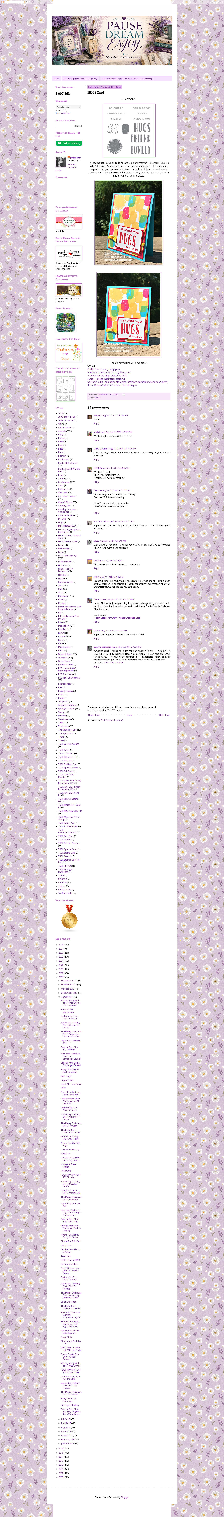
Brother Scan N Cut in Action (70, 1250)
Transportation (65, 733)
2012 (61, 1464)
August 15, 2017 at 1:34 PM (111, 560)
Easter (61, 545)
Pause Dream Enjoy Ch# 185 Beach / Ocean (70, 1270)
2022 (61, 956)
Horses (61, 603)
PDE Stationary (65, 674)
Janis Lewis (75, 157)
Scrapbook (63, 701)
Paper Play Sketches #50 (70, 1042)
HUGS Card (66, 1245)
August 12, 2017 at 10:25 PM (122, 448)
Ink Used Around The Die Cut (68, 617)
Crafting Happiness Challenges (67, 510)
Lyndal (97, 630)
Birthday (62, 455)
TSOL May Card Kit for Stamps (69, 818)
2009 (61, 1477)
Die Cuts (62, 518)
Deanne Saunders (102, 647)
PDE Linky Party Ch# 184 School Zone (71, 1371)
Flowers (62, 565)
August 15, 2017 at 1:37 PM (111, 577)
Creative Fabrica (66, 515)
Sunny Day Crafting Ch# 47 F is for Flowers (70, 1286)
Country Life (64, 505)
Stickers (62, 715)
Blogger (125, 1497)
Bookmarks (63, 459)
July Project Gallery (70, 1405)
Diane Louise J (101, 599)
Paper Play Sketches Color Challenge (70, 1093)
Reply (96, 423)
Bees (60, 448)
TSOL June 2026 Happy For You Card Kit (69, 788)
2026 (60, 413)
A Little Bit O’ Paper (113, 662)
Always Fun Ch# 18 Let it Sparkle (70, 1331)
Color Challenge (68, 1301)
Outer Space (64, 661)
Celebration (64, 482)
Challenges (63, 489)
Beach (61, 441)
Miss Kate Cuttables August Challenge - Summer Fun (71, 1212)
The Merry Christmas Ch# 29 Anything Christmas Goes (71, 1295)
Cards (97, 397)
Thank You (63, 726)
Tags (60, 722)
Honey (61, 599)
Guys (60, 592)
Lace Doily (63, 629)
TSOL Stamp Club (66, 852)
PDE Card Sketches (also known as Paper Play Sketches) (127, 78)
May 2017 (66, 1427)
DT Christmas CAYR (67, 525)
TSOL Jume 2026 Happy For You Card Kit (69, 782)
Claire (96, 541)
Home (56, 78)
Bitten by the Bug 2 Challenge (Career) (71, 1064)
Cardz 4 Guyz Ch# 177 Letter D (69, 1048)
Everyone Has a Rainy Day (68, 1399)
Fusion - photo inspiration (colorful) (106, 378)
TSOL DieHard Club (67, 764)
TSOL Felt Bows (65, 771)
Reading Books (65, 690)
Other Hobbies (65, 654)
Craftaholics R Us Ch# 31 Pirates (69, 1278)
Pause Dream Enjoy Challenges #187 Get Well (70, 1101)
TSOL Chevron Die (67, 757)
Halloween (63, 596)
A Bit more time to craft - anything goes (109, 372)
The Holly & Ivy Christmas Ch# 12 (70, 1307)
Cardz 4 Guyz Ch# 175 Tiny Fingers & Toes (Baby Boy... (71, 1412)
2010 (61, 1473)
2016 (61, 1448)
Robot (61, 698)
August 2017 (67, 996)
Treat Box (66, 1256)
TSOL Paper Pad (66, 823)
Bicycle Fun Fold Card (71, 1241)
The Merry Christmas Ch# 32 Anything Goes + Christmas (71, 1034)
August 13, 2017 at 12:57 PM (116, 490)
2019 (61, 969)
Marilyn (97, 415)
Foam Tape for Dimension (65, 570)
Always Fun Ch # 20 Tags (70, 1144)
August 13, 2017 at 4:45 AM (116, 468)
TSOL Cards (64, 750)
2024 (61, 948)
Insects (61, 622)
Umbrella (62, 878)
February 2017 (68, 1439)
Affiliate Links (64, 427)
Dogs (60, 522)
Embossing (63, 548)
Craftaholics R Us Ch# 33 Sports (69, 1109)
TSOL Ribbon (64, 839)
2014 (61, 1456)
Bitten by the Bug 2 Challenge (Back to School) (71, 1228)
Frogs (61, 578)
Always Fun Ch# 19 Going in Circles (70, 1236)
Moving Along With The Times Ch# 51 (71, 1364)
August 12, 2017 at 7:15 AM (115, 415)
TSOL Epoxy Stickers (68, 767)
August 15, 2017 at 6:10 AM (113, 541)
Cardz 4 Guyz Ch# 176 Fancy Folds (69, 1220)
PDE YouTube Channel (69, 677)
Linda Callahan (101, 448)
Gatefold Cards (65, 581)
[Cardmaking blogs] (70, 931)
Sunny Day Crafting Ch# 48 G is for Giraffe (70, 1184)
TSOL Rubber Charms (68, 843)
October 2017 (68, 988)
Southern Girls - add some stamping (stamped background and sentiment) (128, 381)
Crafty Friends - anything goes (104, 369)
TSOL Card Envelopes (68, 743)
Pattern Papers (65, 664)
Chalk (61, 485)
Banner (61, 438)
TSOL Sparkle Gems (67, 849)
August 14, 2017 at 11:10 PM (120, 521)
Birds (60, 452)
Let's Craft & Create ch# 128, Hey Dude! (71, 1349)
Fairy (60, 552)
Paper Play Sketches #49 (70, 1204)
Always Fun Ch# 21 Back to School (70, 1070)
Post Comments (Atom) (112, 720)
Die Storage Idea (69, 1264)
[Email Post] (124, 394)
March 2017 (67, 1435)
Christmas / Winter (67, 496)
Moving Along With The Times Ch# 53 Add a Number (71, 1003)
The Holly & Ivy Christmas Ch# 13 (70, 1131)
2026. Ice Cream (65, 420)
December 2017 (69, 980)
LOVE (63, 1088)
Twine (61, 875)
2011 (61, 1468)
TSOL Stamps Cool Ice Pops (68, 861)
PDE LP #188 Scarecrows (67, 1010)
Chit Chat (62, 492)
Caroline (98, 490)
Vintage (62, 886)
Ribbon (61, 694)
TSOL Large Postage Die (68, 800)
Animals (62, 431)
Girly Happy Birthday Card (71, 1342)
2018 (61, 973)
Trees (61, 740)
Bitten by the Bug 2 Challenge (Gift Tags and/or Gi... (70, 1324)
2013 (61, 1460)
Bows (61, 475)
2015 (61, 1452)
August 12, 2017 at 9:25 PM (119, 432)
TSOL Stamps (64, 856)
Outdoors (63, 657)
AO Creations (100, 521)
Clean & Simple (65, 502)
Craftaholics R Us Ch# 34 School (69, 1017)
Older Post (164, 715)
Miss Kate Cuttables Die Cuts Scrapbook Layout (70, 1056)
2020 (61, 965)
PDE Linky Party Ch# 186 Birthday (71, 1176)
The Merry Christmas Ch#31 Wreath (71, 1124)
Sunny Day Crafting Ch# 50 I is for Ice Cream (70, 1025)
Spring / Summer (66, 708)
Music (61, 650)
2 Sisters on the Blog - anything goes (107, 375)
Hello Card (66, 1170)
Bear (60, 445)
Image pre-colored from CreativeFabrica (70, 608)
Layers (61, 632)
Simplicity (65, 1153)
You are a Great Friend (68, 1165)
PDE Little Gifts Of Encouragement (67, 669)
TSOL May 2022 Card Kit (70, 810)
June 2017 (66, 1423)
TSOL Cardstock (66, 753)
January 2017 (67, 1443)
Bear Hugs (66, 1076)
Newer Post (94, 715)
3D (59, 424)
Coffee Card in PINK (70, 1260)
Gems (61, 585)
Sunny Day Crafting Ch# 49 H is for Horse (70, 1117)
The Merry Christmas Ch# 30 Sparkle (71, 1198)
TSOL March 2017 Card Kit (69, 806)
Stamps (61, 712)
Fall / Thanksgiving (67, 555)
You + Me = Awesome (71, 1084)
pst (95, 560)
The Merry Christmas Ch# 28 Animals (71, 1393)
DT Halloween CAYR (68, 541)
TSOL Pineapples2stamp (67, 831)
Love (60, 640)
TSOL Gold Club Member (65, 776)
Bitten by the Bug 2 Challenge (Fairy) (70, 1137)
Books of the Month (68, 462)
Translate (65, 113)
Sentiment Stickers (67, 705)
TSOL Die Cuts (65, 760)
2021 (61, 960)
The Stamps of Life (67, 729)
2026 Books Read (66, 416)
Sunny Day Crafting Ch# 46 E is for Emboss (70, 1385)
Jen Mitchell (99, 432)
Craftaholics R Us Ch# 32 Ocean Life (70, 1191)
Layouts (62, 636)
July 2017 (65, 1419)
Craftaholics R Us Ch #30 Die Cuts (70, 1377)
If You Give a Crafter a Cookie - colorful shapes (112, 385)
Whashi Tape (64, 889)
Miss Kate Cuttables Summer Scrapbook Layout (70, 1315)
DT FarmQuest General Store (69, 536)
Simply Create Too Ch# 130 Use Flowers (70, 1357)
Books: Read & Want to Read (69, 470)
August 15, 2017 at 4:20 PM (121, 599)
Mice (60, 643)
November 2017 (69, 984)
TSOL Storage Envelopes (65, 870)
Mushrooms (64, 647)
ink (59, 612)
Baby (60, 434)
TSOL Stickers (65, 865)
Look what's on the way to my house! (70, 1159)
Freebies (62, 574)
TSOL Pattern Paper (68, 826)
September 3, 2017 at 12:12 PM (127, 647)
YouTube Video (65, 893)
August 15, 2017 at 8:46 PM (114, 630)
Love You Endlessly (70, 1149)
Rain (60, 687)
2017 (61, 977)
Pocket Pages (64, 683)
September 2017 (69, 992)
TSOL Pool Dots (66, 836)
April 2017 (66, 1431)
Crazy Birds (66, 1337)
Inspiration (63, 625)
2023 (61, 952)
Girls (60, 589)
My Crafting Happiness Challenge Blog (80, 78)
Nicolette (98, 468)
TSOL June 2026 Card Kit (68, 794)
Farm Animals (64, 561)
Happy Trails (67, 1080)
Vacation (62, 882)
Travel (61, 736)
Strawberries (64, 719)
